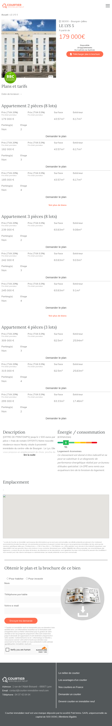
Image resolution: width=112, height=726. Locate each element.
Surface (58, 112)
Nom (7, 583)
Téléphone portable (15, 594)
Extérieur (78, 112)
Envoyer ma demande (21, 620)
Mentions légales (68, 717)
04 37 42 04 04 (22, 694)
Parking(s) (7, 125)
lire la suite (29, 455)
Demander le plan (56, 136)
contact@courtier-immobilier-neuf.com (29, 690)
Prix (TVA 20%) (9, 113)
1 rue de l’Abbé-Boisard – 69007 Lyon (32, 686)
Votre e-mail (11, 605)
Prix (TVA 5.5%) (36, 113)
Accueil (4, 15)
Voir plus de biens (57, 205)
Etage (23, 125)
